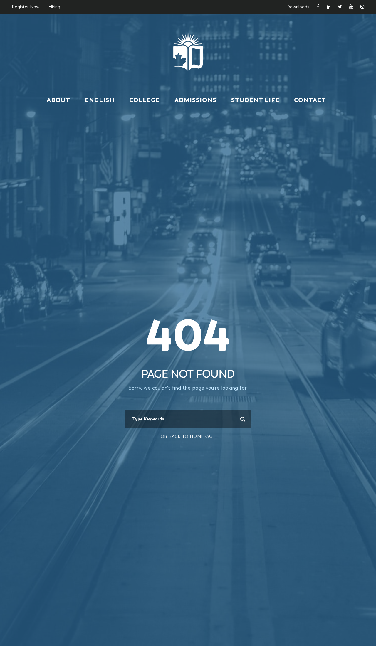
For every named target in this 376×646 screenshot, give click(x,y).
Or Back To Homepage (188, 436)
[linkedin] (328, 7)
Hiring (54, 7)
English (100, 100)
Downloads (297, 7)
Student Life (255, 100)
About (58, 100)
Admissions (195, 100)
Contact (310, 100)
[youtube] (351, 7)
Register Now (26, 7)
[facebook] (318, 7)
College (144, 100)
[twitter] (340, 7)
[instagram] (362, 7)
